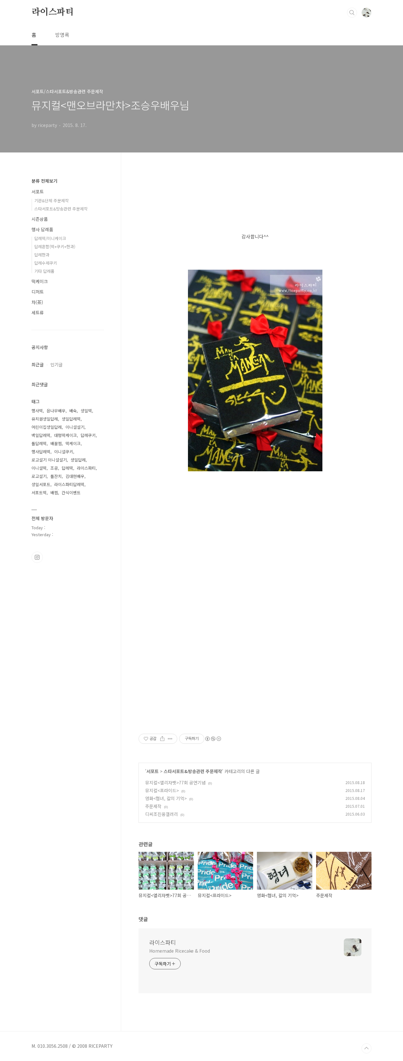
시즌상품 (39, 219)
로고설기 (39, 476)
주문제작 (153, 806)
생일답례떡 (71, 419)
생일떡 (86, 411)
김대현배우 (74, 476)
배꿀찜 (56, 443)
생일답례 (78, 460)
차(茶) (37, 302)
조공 (54, 468)
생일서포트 (40, 484)
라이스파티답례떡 (69, 484)
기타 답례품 (44, 271)
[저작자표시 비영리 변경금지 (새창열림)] (212, 738)
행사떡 (37, 411)
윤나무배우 (56, 411)
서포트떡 (39, 493)
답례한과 (41, 255)
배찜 (54, 493)
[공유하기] (162, 738)
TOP (366, 1048)
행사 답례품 (42, 229)
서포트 (152, 771)
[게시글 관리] (170, 738)
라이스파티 (52, 12)
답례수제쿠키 (45, 263)
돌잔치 (56, 476)
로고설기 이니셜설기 (49, 460)
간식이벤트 (71, 493)
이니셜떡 (39, 468)
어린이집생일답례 (46, 427)
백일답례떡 (40, 435)
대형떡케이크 (65, 435)
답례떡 (67, 468)
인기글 (56, 364)
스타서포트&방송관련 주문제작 (193, 771)
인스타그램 (37, 557)
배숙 (73, 411)
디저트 (37, 292)
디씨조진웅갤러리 (161, 814)
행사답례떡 (40, 452)
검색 (352, 12)
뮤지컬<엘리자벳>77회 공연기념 (175, 782)
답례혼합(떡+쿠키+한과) (54, 246)
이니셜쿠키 (63, 452)
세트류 (37, 312)
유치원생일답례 (44, 419)
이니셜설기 (74, 427)
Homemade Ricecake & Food (179, 951)
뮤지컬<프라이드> (162, 790)
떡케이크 (39, 281)
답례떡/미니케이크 (50, 238)
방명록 (62, 34)
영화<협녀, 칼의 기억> (166, 798)
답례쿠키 (88, 435)
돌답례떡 (39, 443)
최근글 (37, 364)
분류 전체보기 (44, 181)
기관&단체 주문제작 (51, 201)
